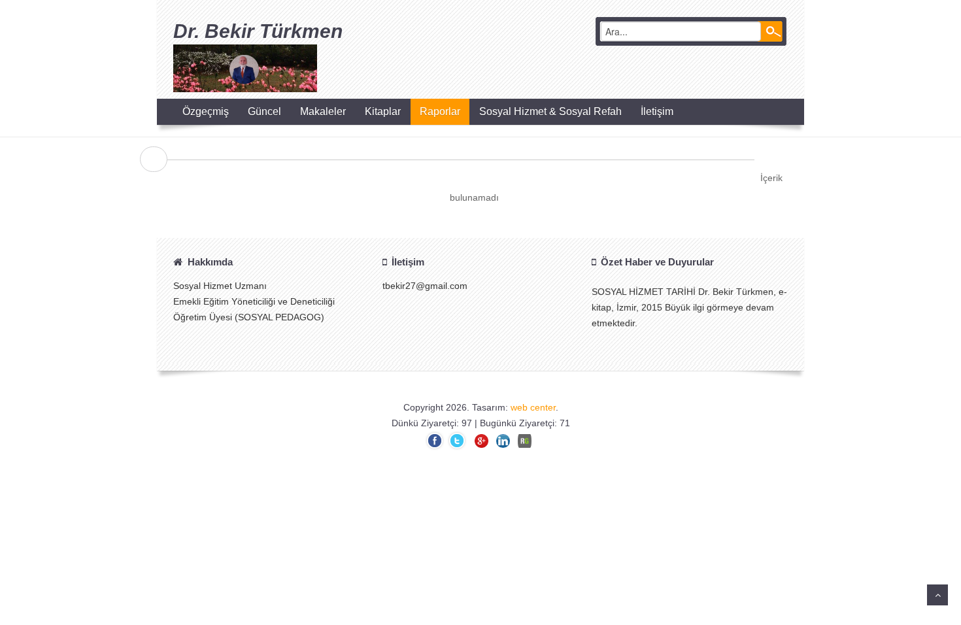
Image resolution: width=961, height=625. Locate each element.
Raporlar (440, 111)
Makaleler (323, 111)
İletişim (657, 111)
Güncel (264, 111)
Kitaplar (383, 111)
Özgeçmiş (205, 111)
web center (533, 407)
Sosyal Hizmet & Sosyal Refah (550, 111)
